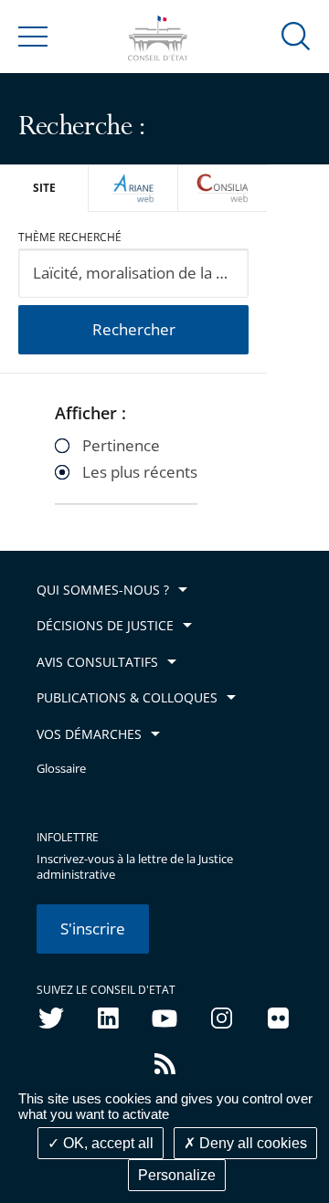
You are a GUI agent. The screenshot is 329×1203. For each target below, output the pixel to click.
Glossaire (61, 768)
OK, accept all (106, 1143)
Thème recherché (70, 237)
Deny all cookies (251, 1143)
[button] (296, 35)
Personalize (177, 1175)
